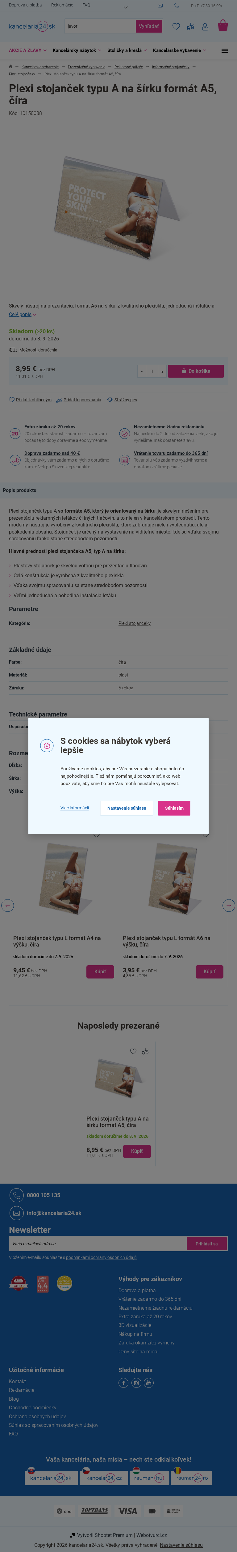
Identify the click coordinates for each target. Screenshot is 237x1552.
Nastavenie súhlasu (124, 808)
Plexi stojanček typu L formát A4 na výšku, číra (55, 941)
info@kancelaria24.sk (52, 1212)
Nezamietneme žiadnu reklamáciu (167, 427)
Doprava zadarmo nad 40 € (50, 453)
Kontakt (15, 1381)
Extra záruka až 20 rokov (47, 427)
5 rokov (123, 688)
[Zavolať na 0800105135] (199, 6)
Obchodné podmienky (30, 1408)
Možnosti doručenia (36, 349)
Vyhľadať (147, 26)
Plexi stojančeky (132, 623)
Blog (12, 1399)
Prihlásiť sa (205, 1243)
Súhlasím (172, 808)
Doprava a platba (23, 4)
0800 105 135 (41, 1195)
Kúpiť (134, 1151)
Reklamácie (60, 4)
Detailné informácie (116, 314)
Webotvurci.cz (149, 1535)
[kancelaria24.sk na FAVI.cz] (16, 1286)
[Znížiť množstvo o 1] (139, 371)
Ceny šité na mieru (136, 1352)
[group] (61, 905)
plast (121, 675)
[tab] (20, 490)
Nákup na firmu (133, 1334)
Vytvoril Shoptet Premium (102, 1535)
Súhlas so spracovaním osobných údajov (51, 1425)
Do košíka (197, 371)
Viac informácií (72, 808)
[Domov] (8, 67)
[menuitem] (24, 50)
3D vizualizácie (132, 1325)
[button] (61, 966)
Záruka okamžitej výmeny (144, 1343)
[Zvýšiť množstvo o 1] (160, 371)
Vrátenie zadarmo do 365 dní (147, 1299)
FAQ (84, 4)
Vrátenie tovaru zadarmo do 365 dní (169, 453)
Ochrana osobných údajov (35, 1416)
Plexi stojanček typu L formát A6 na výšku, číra (164, 941)
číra (120, 662)
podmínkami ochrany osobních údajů (99, 1257)
